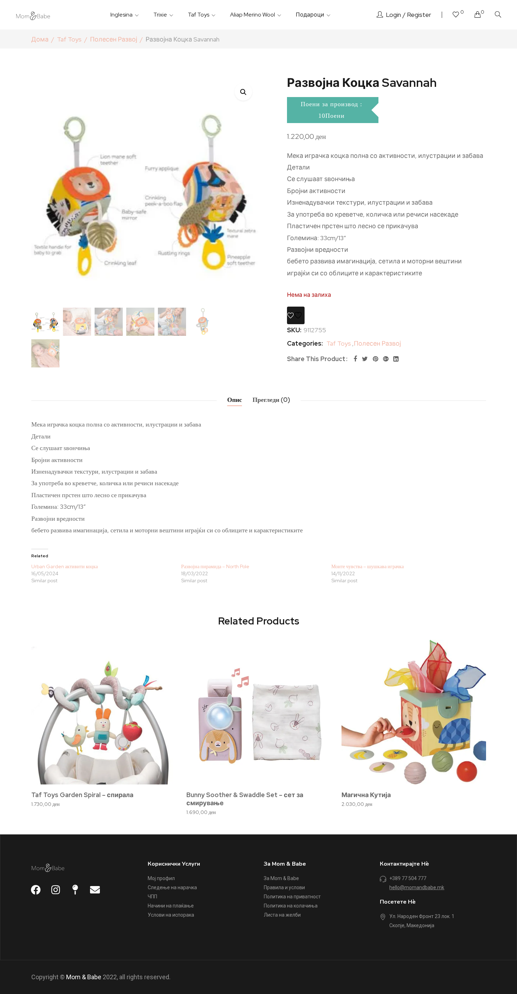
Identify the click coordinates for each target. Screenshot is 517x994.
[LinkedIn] (395, 359)
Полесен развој (113, 39)
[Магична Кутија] (414, 712)
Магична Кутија (366, 795)
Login (393, 15)
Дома (40, 39)
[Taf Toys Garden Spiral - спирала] (103, 712)
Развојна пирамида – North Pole (215, 566)
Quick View (161, 674)
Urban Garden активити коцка (64, 566)
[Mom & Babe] (33, 14)
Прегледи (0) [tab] (271, 400)
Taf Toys (69, 39)
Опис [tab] (234, 400)
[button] (243, 92)
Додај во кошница (107, 782)
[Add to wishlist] (296, 315)
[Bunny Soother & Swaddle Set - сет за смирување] (258, 712)
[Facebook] (355, 359)
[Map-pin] (75, 890)
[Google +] (385, 359)
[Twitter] (365, 359)
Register (419, 15)
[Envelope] (95, 890)
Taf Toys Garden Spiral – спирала (82, 795)
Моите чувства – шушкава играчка (367, 566)
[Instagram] (55, 890)
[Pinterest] (375, 359)
